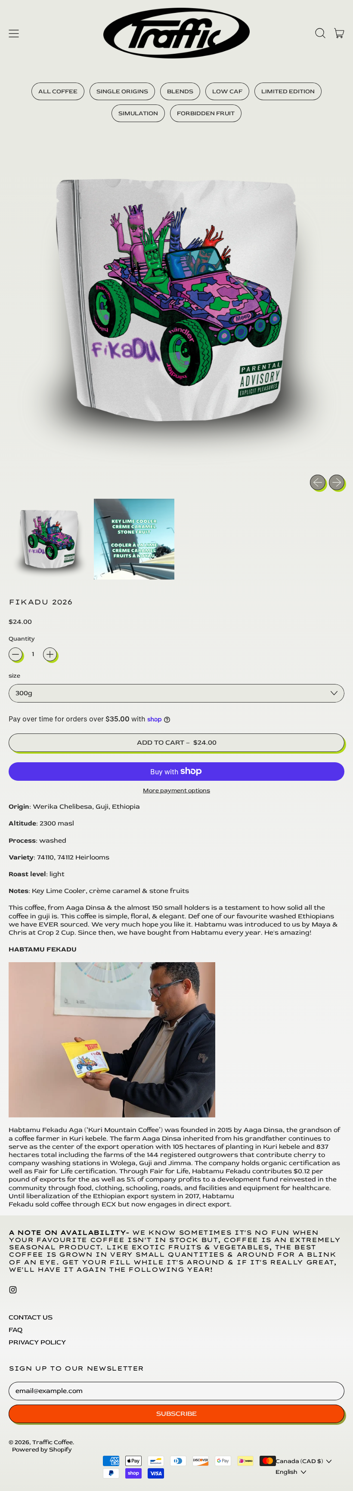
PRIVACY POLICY (37, 1342)
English (286, 1472)
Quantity (22, 638)
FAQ (15, 1329)
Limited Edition (288, 91)
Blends (180, 91)
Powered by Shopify (42, 1449)
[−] (15, 654)
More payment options (176, 790)
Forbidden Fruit (206, 113)
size (14, 675)
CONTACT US (31, 1317)
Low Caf (227, 91)
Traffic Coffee (52, 1442)
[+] (50, 654)
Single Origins (122, 91)
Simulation (138, 113)
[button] (320, 33)
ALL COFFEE (57, 91)
